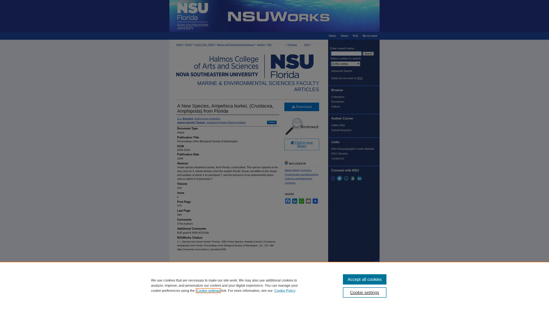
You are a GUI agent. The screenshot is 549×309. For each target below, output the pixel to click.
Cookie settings (208, 290)
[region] (274, 285)
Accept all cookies (365, 279)
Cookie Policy (285, 290)
